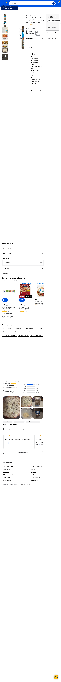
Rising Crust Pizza (7, 477)
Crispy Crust (33, 472)
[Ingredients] (42, 38)
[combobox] (32, 3)
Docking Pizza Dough (8, 466)
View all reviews (8, 391)
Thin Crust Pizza (7, 480)
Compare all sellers (52, 38)
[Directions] (42, 258)
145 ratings (38, 24)
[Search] (53, 3)
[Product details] (42, 249)
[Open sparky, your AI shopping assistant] (56, 677)
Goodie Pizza (6, 472)
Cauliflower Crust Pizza (36, 480)
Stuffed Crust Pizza (35, 477)
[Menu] (2, 3)
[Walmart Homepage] (6, 3)
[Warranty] (41, 262)
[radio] (30, 32)
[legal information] (55, 16)
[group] (33, 24)
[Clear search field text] (51, 3)
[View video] (20, 38)
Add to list (54, 27)
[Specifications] (42, 253)
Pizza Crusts (33, 474)
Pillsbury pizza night (8, 474)
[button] (19, 37)
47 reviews (11, 385)
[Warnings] (42, 273)
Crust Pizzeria (6, 469)
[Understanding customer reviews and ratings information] (17, 387)
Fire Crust (32, 469)
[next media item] (20, 36)
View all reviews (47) (23, 452)
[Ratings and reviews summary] (42, 380)
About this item (7, 244)
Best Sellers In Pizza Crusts (36, 466)
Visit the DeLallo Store (31, 15)
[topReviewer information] (16, 443)
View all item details (34, 85)
